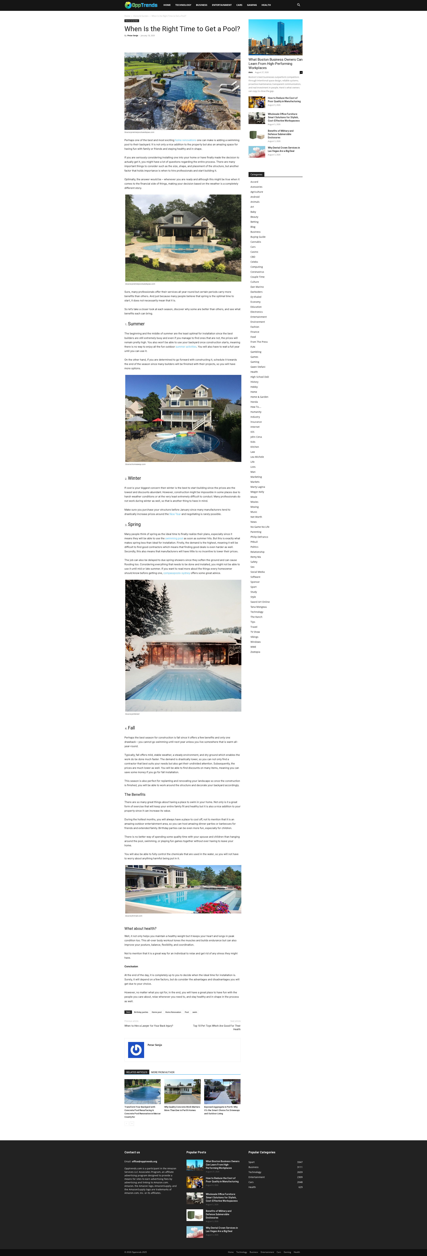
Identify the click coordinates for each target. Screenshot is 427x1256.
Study (254, 591)
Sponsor (255, 581)
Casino (254, 251)
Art (252, 206)
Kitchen (255, 446)
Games (254, 356)
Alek (251, 72)
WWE (253, 646)
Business (201, 5)
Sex (252, 566)
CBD (253, 256)
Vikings (254, 636)
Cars (239, 5)
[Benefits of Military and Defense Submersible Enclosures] (257, 135)
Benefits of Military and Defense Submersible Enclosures (281, 134)
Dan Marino (257, 286)
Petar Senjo (132, 35)
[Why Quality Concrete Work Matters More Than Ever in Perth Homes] (182, 1091)
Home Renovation (173, 1012)
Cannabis (256, 241)
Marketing (256, 476)
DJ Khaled (256, 296)
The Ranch (256, 616)
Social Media (258, 571)
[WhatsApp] (150, 43)
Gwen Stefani (258, 366)
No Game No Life (260, 526)
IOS (252, 431)
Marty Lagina (258, 486)
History (254, 381)
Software (255, 576)
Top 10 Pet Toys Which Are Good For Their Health (217, 1027)
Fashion (255, 326)
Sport (254, 586)
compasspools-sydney (176, 573)
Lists (253, 466)
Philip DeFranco (259, 536)
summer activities (186, 346)
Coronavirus (257, 271)
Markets (255, 481)
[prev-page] (126, 1123)
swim (194, 1012)
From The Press (259, 341)
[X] (135, 43)
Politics (254, 546)
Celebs (254, 261)
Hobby (254, 386)
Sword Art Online (260, 601)
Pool (187, 1012)
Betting (255, 221)
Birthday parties (141, 1012)
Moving (255, 506)
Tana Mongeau (259, 606)
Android (255, 196)
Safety (254, 561)
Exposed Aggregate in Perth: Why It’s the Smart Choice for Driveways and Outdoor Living (222, 1110)
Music (254, 511)
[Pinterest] (143, 43)
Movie (254, 496)
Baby (253, 211)
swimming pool (174, 538)
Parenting (256, 531)
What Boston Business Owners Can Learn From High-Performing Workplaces (276, 64)
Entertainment (222, 5)
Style (253, 596)
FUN (253, 346)
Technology (183, 5)
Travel (254, 626)
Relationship (258, 551)
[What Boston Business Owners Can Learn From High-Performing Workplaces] (276, 37)
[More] (158, 43)
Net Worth (256, 516)
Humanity (256, 411)
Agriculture (257, 191)
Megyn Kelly (257, 491)
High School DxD (260, 376)
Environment (258, 321)
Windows (256, 641)
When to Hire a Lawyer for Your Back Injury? (148, 1025)
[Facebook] (127, 43)
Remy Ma (256, 556)
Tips (253, 621)
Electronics (257, 311)
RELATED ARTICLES (136, 1072)
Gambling (256, 351)
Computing (257, 266)
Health (266, 5)
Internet (255, 426)
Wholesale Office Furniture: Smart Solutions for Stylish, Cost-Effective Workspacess (284, 117)
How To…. (256, 406)
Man (253, 471)
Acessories (256, 186)
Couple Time (258, 276)
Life (253, 461)
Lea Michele (257, 456)
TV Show (255, 631)
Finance (255, 331)
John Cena (256, 436)
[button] (299, 5)
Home (167, 5)
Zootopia (255, 651)
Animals (255, 201)
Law (253, 451)
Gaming (252, 5)
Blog (253, 226)
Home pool (157, 1012)
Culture (255, 281)
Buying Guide (258, 236)
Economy (256, 301)
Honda (254, 401)
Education (256, 306)
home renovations (185, 140)
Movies (254, 501)
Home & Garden (140, 16)
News (254, 521)
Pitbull (254, 541)
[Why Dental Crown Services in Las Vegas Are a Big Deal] (257, 152)
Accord (254, 181)
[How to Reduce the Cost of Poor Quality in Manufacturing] (257, 102)
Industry (255, 416)
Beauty (254, 216)
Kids (253, 441)
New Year (175, 514)
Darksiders (257, 291)
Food (253, 336)
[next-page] (132, 1123)
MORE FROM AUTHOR (162, 1072)
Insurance (256, 421)
